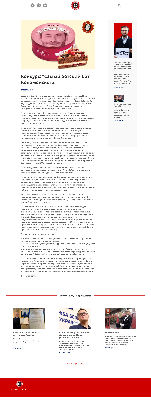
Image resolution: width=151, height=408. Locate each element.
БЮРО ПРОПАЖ (112, 332)
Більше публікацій (75, 363)
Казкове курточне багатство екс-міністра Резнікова (27, 333)
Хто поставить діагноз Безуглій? (122, 105)
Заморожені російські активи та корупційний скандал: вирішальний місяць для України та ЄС (123, 66)
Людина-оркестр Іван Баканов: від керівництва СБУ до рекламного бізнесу (74, 335)
